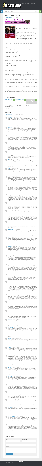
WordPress (8, 463)
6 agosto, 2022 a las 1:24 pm (18, 281)
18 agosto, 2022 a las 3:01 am (15, 399)
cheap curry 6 (10, 376)
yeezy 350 (9, 221)
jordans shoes (10, 127)
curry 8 (9, 168)
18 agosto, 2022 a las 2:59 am (16, 367)
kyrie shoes (9, 338)
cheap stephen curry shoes (11, 416)
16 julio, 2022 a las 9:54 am (17, 117)
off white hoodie (10, 151)
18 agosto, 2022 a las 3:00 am (16, 384)
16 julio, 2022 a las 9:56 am (17, 151)
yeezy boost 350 (10, 117)
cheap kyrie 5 (9, 255)
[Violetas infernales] (21, 101)
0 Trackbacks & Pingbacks (18, 114)
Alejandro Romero (9, 17)
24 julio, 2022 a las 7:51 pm (18, 229)
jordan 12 (9, 399)
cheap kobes (9, 384)
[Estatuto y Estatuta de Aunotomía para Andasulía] (10, 101)
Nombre (7, 439)
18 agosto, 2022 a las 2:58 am (15, 355)
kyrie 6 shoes (9, 347)
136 (36, 11)
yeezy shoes (9, 210)
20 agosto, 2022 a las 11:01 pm (17, 407)
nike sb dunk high (10, 281)
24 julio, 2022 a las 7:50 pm (16, 210)
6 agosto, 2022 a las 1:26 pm (18, 310)
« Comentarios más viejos (9, 434)
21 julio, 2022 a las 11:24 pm (15, 168)
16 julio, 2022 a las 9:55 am (16, 127)
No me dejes (28, 105)
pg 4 (8, 176)
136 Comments (9, 114)
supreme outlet (10, 407)
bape (8, 159)
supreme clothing (10, 229)
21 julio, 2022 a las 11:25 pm (14, 176)
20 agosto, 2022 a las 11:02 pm (20, 416)
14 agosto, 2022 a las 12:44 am (18, 327)
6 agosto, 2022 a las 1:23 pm (16, 255)
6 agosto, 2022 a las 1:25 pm (16, 301)
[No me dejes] (31, 101)
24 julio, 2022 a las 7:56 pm (14, 237)
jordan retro (9, 301)
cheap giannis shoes (10, 424)
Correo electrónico (25, 439)
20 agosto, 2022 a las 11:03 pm (18, 424)
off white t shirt (10, 185)
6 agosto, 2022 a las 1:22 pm (17, 246)
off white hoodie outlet (11, 135)
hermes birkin (10, 246)
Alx (14, 463)
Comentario (7, 446)
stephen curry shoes (11, 310)
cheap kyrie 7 (9, 367)
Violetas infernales (9, 11)
